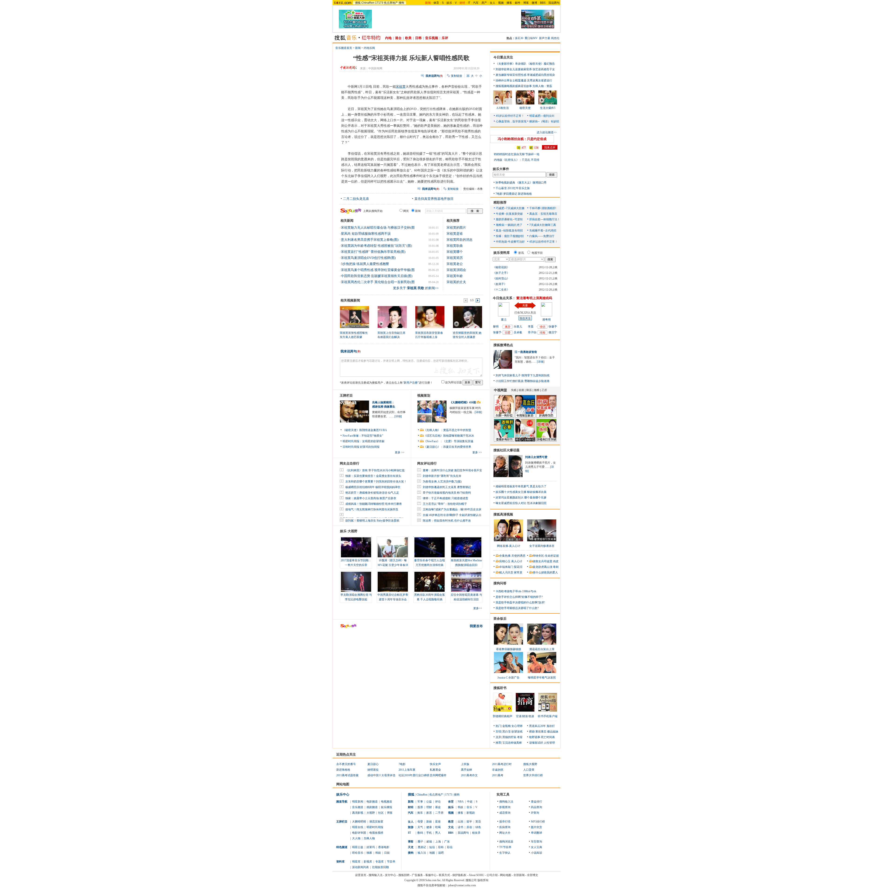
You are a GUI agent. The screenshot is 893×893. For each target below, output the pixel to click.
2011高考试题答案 (347, 775)
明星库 (356, 861)
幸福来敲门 (506, 567)
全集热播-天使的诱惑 (512, 555)
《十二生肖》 (501, 289)
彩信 (450, 847)
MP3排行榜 (538, 821)
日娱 (387, 852)
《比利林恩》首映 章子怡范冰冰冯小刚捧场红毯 (375, 470)
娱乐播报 (386, 807)
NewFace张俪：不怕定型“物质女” (363, 435)
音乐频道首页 (343, 48)
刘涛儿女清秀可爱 (536, 457)
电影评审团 (359, 832)
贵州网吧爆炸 (438, 775)
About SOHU (476, 875)
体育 (436, 2)
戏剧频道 (372, 807)
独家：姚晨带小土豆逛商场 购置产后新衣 (370, 498)
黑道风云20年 (537, 726)
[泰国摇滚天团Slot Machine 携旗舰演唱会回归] (466, 547)
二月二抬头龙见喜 (356, 199)
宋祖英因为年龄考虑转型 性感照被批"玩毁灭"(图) (376, 245)
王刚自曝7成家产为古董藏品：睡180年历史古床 (452, 509)
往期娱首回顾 (380, 867)
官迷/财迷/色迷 (525, 716)
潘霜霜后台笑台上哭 (541, 649)
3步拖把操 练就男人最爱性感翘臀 (365, 264)
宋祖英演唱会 (456, 270)
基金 (438, 807)
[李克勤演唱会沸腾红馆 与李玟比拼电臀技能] (356, 582)
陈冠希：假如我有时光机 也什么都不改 (447, 520)
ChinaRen (367, 2)
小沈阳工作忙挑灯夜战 (509, 381)
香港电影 (383, 847)
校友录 (476, 832)
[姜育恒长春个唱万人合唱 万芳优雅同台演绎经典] (429, 547)
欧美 (408, 38)
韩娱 (378, 852)
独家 (369, 852)
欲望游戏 (517, 731)
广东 (447, 841)
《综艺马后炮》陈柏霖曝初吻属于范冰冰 (449, 435)
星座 (438, 821)
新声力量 (544, 38)
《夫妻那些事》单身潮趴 (511, 63)
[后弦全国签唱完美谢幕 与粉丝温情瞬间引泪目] (466, 582)
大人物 (356, 838)
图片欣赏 (536, 827)
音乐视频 (431, 38)
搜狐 (358, 2)
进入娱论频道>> (547, 132)
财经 (410, 807)
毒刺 (556, 567)
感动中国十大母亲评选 (381, 775)
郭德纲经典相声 (502, 716)
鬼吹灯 (550, 726)
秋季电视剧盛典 (505, 182)
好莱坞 (371, 847)
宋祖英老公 (454, 264)
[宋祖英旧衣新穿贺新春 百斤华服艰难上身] (429, 317)
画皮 (556, 561)
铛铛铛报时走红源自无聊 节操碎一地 (516, 154)
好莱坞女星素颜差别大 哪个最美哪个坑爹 (521, 497)
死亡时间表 (548, 737)
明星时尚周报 (375, 827)
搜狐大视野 (530, 764)
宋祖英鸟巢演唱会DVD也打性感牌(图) (368, 258)
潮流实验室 (376, 821)
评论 (438, 801)
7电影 (499, 193)
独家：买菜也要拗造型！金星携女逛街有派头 (373, 476)
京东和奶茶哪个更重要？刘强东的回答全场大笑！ (376, 481)
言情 (498, 731)
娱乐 (449, 2)
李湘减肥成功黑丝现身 (541, 75)
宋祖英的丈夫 (456, 282)
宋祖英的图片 (456, 227)
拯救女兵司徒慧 (542, 561)
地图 (432, 852)
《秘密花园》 (501, 267)
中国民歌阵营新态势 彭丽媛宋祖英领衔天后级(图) (377, 276)
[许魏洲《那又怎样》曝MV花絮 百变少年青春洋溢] (393, 547)
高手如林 (466, 769)
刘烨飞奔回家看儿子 (508, 375)
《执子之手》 (501, 272)
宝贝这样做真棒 (512, 742)
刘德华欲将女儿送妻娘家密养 (514, 69)
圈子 (420, 841)
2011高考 (497, 775)
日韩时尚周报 (351, 446)
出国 (460, 821)
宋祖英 (401, 86)
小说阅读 (536, 852)
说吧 (441, 852)
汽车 (476, 2)
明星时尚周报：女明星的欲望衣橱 (363, 441)
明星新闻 (357, 801)
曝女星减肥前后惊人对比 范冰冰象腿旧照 (521, 503)
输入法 (422, 852)
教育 (451, 821)
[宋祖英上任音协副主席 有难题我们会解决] (392, 317)
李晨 (530, 326)
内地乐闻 (369, 48)
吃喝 (438, 827)
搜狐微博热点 (503, 345)
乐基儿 (518, 326)
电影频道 (372, 801)
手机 (429, 832)
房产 (484, 2)
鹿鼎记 (422, 847)
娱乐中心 (342, 794)
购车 (420, 812)
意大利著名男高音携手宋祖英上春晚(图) (370, 239)
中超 (470, 801)
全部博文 (532, 875)
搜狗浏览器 (506, 841)
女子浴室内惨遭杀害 (541, 546)
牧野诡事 (534, 737)
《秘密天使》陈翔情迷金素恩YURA (365, 430)
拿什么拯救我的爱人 (545, 572)
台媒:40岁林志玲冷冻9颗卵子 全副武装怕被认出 (452, 515)
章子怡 (532, 332)
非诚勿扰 (497, 769)
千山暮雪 (501, 188)
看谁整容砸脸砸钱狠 (508, 649)
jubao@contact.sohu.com (462, 885)
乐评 (445, 38)
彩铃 (441, 847)
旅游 (410, 827)
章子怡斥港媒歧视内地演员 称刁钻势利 (447, 492)
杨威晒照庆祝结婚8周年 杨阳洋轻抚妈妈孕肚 (372, 487)
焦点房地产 (391, 2)
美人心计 (516, 561)
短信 (432, 847)
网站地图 (505, 875)
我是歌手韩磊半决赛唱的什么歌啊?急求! (520, 602)
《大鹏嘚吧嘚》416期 (463, 402)
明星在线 (357, 827)
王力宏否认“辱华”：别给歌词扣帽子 (445, 503)
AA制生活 (502, 108)
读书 (460, 827)
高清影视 (357, 812)
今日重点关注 (503, 57)
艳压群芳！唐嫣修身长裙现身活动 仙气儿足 (372, 492)
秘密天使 (525, 108)
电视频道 (386, 801)
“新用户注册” (411, 382)
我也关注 (525, 318)
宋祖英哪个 (454, 252)
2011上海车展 (407, 769)
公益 (429, 801)
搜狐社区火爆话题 (506, 450)
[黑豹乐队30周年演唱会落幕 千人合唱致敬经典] (429, 582)
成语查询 (504, 812)
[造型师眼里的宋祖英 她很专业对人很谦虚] (467, 317)
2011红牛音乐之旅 (518, 188)
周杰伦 (555, 38)
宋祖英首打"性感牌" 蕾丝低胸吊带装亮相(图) (373, 252)
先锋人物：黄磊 (542, 86)
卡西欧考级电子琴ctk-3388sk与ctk (516, 591)
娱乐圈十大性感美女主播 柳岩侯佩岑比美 (521, 492)
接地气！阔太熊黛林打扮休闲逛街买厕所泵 (371, 509)
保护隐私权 (459, 875)
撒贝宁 (553, 332)
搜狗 (401, 2)
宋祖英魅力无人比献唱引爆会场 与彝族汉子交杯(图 (378, 227)
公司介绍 (492, 875)
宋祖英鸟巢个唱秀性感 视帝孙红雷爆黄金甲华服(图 (378, 270)
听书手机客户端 (547, 716)
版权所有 (483, 880)
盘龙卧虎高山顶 (542, 567)
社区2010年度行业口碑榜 (414, 775)
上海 (438, 841)
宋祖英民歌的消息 (459, 239)
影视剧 (470, 812)
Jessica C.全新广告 (508, 677)
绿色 (478, 827)
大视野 (371, 812)
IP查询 (535, 812)
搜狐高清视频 (503, 514)
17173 (379, 2)
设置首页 (360, 875)
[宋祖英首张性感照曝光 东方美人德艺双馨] (354, 317)
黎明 (496, 326)
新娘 (429, 821)
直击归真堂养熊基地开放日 (433, 199)
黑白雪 (506, 731)
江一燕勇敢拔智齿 (526, 352)
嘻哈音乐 (357, 852)
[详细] (398, 416)
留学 (469, 821)
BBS (543, 2)
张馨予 (497, 332)
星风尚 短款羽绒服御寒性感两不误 (366, 233)
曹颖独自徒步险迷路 (537, 381)
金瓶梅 (506, 726)
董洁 (503, 319)
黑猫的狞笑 (509, 737)
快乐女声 (435, 764)
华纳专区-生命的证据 (546, 555)
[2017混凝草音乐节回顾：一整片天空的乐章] (356, 547)
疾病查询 (504, 827)
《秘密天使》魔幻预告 (541, 63)
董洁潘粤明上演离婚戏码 (534, 298)
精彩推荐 (499, 202)
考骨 (520, 737)
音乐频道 (357, 807)
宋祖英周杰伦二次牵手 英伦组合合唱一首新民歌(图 (378, 282)
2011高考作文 (469, 775)
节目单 (391, 861)
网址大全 (504, 832)
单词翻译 (536, 832)
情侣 (542, 326)
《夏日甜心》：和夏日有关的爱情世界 (447, 446)
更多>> (477, 608)
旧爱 (507, 332)
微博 (534, 2)
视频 (501, 2)
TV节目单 (505, 847)
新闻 (358, 48)
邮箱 (429, 841)
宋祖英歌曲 (454, 245)
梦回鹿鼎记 (510, 193)
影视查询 (504, 807)
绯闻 (542, 332)
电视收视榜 (376, 832)
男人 (438, 832)
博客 (526, 2)
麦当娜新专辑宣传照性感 (511, 75)
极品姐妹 (552, 731)
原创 (469, 827)
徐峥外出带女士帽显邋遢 (511, 80)
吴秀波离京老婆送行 (539, 80)
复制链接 (456, 75)
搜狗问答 (499, 583)
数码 (420, 832)
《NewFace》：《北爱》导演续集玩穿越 (448, 441)
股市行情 (504, 821)
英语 (478, 821)
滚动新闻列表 (360, 867)
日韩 (418, 38)
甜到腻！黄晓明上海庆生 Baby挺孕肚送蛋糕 (372, 520)
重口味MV (531, 38)
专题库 (379, 861)
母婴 (420, 821)
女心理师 (517, 726)
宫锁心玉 (504, 561)
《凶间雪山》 (501, 278)
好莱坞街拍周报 (370, 446)
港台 (398, 38)
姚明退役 (373, 769)
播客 (509, 2)
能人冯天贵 (506, 572)
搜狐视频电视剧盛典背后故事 (514, 86)
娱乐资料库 (501, 252)
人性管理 (549, 742)
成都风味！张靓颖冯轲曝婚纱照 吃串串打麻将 (373, 503)
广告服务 (417, 875)
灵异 (498, 737)
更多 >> (399, 452)
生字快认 (504, 852)
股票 (420, 807)
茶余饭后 (499, 618)
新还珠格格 (525, 193)
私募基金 (435, 769)
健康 (429, 827)
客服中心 (431, 875)
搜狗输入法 (506, 801)
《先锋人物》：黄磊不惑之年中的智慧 (447, 430)
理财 (429, 807)
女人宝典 (536, 847)
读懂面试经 (536, 742)
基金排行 (536, 801)
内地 (388, 38)
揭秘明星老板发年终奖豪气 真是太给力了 (521, 486)
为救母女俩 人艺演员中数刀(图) (442, 481)
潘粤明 (546, 319)
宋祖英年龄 (454, 276)
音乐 (469, 807)
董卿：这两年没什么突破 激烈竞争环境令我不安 (452, 470)
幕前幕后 (540, 731)
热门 (498, 726)
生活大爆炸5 (547, 108)
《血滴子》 (500, 284)
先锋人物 (369, 838)
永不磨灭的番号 (346, 764)
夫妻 (525, 305)
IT (469, 2)
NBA (461, 801)
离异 (507, 326)
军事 (420, 801)
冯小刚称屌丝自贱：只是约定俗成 (522, 139)
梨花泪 (518, 567)
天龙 (410, 847)
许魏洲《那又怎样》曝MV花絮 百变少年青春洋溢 (393, 565)
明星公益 (357, 847)
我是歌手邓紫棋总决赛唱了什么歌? (517, 608)
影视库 (368, 861)
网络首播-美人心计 (508, 546)
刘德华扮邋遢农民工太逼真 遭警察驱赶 (447, 487)
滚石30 (519, 38)
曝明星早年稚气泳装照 (542, 677)
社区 (381, 812)
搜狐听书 (499, 688)
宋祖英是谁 (454, 233)
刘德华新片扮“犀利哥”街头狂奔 (442, 476)
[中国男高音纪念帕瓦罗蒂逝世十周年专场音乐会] (393, 582)
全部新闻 (519, 875)
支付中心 (390, 875)
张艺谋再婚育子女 (544, 69)
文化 (451, 827)
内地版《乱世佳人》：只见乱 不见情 (516, 159)
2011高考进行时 (502, 764)
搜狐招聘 (404, 875)
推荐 (498, 742)
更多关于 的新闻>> (416, 288)
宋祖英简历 (454, 258)
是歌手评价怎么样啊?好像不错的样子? (519, 597)
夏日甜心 (373, 764)
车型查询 (536, 841)
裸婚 (532, 731)
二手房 (439, 812)
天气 (420, 827)
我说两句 (554, 2)
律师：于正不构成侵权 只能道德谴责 (445, 498)
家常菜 (518, 572)
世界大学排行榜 (533, 775)
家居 (429, 812)
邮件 (517, 2)
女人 (492, 2)
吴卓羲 (518, 332)
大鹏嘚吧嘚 (359, 821)
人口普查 (528, 769)
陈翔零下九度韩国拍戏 (536, 375)
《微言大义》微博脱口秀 (531, 182)
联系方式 (444, 875)
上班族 (465, 764)
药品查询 (536, 807)
